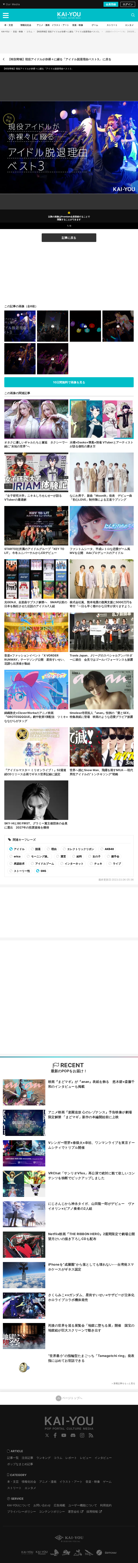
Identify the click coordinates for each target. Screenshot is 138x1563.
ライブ (116, 863)
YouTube (63, 1435)
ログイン (128, 4)
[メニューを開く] (6, 15)
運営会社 (73, 1511)
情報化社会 (29, 1481)
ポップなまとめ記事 (20, 1464)
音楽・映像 (18, 31)
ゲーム (107, 1481)
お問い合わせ (42, 1505)
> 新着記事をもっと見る (123, 1383)
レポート (71, 1458)
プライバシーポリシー (21, 1511)
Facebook (55, 1435)
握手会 (115, 856)
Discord (73, 1435)
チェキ (98, 863)
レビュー (85, 1458)
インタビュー (103, 1458)
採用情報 (92, 1511)
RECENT (71, 1065)
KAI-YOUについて (18, 1505)
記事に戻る (69, 237)
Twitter (47, 1435)
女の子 (96, 856)
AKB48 (109, 849)
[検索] (133, 15)
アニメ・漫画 (47, 1481)
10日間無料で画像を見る (69, 382)
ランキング (43, 1458)
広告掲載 (59, 1505)
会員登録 (111, 4)
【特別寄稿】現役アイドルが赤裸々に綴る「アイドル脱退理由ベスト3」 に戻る (59, 59)
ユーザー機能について (82, 1505)
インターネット (74, 863)
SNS (43, 871)
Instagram (82, 1435)
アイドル (19, 849)
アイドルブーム (44, 863)
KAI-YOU (5, 31)
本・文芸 (13, 1481)
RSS (91, 1435)
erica (16, 856)
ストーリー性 (21, 871)
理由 (54, 849)
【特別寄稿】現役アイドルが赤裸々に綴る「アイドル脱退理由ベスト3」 (68, 31)
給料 (79, 856)
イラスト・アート (70, 1481)
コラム (29, 31)
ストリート (14, 1488)
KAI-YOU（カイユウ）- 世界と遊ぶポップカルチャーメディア (69, 15)
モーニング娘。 (40, 856)
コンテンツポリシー (52, 1511)
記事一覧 (13, 1458)
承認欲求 (19, 863)
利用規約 (106, 1505)
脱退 (38, 849)
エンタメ (30, 1488)
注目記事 (27, 1458)
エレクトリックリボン (80, 849)
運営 (63, 856)
